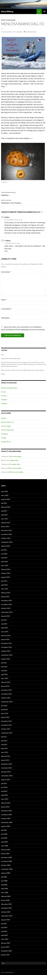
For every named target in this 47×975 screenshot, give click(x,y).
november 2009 (6, 814)
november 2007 (6, 908)
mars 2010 (4, 799)
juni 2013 (4, 667)
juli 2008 (4, 877)
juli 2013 (4, 663)
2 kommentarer (30, 32)
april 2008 (4, 888)
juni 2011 (4, 741)
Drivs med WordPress (7, 972)
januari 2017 (5, 526)
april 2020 (4, 491)
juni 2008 (4, 881)
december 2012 (6, 690)
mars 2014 (4, 632)
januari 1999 (5, 955)
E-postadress (6, 309)
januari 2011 (5, 760)
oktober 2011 (5, 729)
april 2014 (4, 628)
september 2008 (6, 869)
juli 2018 (4, 503)
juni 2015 (4, 581)
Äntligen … (4, 403)
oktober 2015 (5, 573)
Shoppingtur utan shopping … (11, 201)
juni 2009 (4, 834)
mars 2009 (4, 846)
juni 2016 (4, 554)
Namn (4, 300)
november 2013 (6, 647)
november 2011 (6, 725)
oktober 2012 (5, 698)
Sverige (3, 438)
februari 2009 (5, 850)
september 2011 (6, 733)
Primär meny (44, 11)
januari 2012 (5, 717)
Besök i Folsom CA (7, 422)
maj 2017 (4, 511)
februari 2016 (5, 569)
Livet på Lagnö (6, 426)
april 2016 (4, 561)
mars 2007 (4, 939)
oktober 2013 (5, 651)
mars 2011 (4, 752)
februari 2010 (5, 803)
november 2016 (6, 534)
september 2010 (6, 776)
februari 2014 (5, 635)
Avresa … (4, 392)
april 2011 (4, 748)
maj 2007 (4, 931)
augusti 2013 (5, 659)
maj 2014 (4, 624)
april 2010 (4, 795)
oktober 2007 (5, 912)
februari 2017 (5, 523)
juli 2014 (4, 620)
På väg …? (4, 396)
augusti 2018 (5, 499)
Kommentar (6, 272)
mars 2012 (4, 713)
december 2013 (6, 643)
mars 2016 (4, 565)
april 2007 (4, 935)
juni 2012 (4, 705)
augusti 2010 (5, 779)
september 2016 (6, 542)
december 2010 (6, 764)
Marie (20, 32)
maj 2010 (4, 791)
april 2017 (4, 515)
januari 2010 (5, 807)
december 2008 (6, 857)
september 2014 (6, 612)
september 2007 (6, 916)
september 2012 (6, 702)
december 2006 (6, 951)
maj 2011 (4, 744)
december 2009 (6, 811)
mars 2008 (4, 892)
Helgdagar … (8, 194)
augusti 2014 (5, 616)
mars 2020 (4, 495)
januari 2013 (5, 686)
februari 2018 (5, 507)
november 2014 (6, 604)
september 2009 (6, 822)
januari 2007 (5, 947)
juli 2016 (4, 550)
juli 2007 (4, 923)
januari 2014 (5, 639)
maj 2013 (4, 670)
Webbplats (5, 318)
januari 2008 (5, 900)
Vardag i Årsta (6, 442)
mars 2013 (4, 678)
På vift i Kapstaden (8, 20)
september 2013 (6, 655)
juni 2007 (4, 927)
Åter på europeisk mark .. (9, 388)
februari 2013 (5, 682)
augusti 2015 (5, 577)
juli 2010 (4, 783)
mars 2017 (4, 519)
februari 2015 (5, 593)
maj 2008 (4, 885)
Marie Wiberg (7, 11)
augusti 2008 (5, 873)
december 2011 (6, 721)
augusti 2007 (5, 920)
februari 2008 (5, 896)
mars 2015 (4, 589)
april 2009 (4, 842)
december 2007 (6, 904)
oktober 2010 (5, 772)
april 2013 (4, 674)
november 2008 (6, 861)
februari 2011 (5, 756)
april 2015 (4, 585)
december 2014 (6, 600)
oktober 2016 (5, 538)
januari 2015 (5, 596)
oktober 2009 (5, 818)
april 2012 (4, 709)
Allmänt (3, 418)
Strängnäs (4, 434)
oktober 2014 (5, 608)
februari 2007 (5, 943)
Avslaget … (5, 399)
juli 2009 (4, 830)
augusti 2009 (5, 826)
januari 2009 (5, 853)
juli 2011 (4, 737)
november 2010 (6, 768)
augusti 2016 (5, 546)
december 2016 (6, 530)
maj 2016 (4, 558)
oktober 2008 (5, 865)
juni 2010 (4, 787)
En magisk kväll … (13, 460)
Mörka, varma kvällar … (15, 468)
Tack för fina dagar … (16, 456)
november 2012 (6, 694)
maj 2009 (4, 838)
